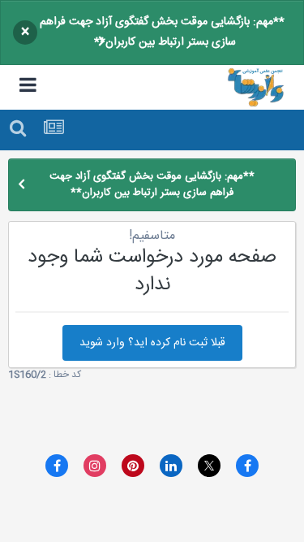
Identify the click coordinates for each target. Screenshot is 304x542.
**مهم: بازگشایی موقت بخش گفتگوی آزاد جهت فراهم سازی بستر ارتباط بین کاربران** (162, 32)
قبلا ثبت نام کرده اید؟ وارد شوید (152, 343)
